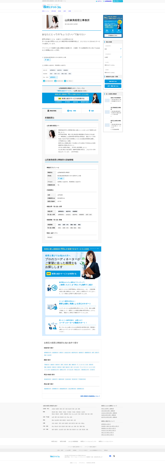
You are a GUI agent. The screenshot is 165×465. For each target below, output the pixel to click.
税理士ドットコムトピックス (88, 441)
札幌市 (57, 408)
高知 (84, 426)
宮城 (66, 408)
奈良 (79, 423)
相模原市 (66, 414)
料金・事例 (73, 111)
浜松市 (68, 420)
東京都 (59, 11)
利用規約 (74, 450)
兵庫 (70, 423)
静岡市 (64, 420)
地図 (48, 59)
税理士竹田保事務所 (116, 97)
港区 (57, 411)
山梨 (53, 417)
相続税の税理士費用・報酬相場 (108, 415)
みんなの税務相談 (73, 441)
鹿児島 (83, 429)
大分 (77, 429)
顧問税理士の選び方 (106, 424)
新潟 (58, 417)
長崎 (68, 429)
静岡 (61, 420)
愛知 (53, 420)
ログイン (100, 1)
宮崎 (80, 429)
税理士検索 (53, 11)
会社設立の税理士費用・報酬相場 (109, 413)
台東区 (64, 11)
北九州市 (61, 429)
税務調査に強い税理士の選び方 (108, 428)
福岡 (53, 429)
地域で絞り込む (113, 81)
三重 (75, 420)
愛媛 (81, 426)
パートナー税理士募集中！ (91, 446)
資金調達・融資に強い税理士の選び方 (110, 426)
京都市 (66, 423)
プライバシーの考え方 (83, 450)
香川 (78, 426)
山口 (72, 426)
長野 (56, 417)
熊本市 (74, 429)
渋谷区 (64, 411)
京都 (63, 423)
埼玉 (70, 414)
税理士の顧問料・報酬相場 (107, 408)
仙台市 (69, 408)
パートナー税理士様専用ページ (75, 446)
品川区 (83, 411)
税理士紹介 (54, 441)
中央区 (73, 411)
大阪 (53, 423)
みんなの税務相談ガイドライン (96, 450)
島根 (69, 426)
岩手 (64, 408)
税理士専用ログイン (117, 1)
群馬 (91, 414)
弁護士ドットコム (73, 462)
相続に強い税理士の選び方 (107, 432)
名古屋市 (57, 420)
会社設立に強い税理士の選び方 (108, 430)
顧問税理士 (53, 77)
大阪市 (56, 423)
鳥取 (67, 426)
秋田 (73, 408)
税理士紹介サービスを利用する (61, 274)
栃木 (89, 414)
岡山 (53, 426)
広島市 (63, 426)
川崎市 (61, 414)
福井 (71, 417)
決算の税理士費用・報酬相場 (108, 410)
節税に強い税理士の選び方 (107, 434)
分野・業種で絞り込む (113, 86)
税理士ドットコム (45, 11)
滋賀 (77, 423)
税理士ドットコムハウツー (106, 441)
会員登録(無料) (108, 1)
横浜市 (57, 414)
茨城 (86, 414)
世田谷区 (78, 411)
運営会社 (106, 450)
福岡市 (56, 429)
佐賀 (65, 429)
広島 (60, 426)
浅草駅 (69, 11)
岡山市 (56, 426)
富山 (68, 417)
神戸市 (73, 423)
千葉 (79, 414)
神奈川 (53, 414)
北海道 (53, 408)
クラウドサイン (82, 462)
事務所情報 (53, 111)
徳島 (75, 426)
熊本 (71, 429)
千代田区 (69, 411)
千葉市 (82, 414)
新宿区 (60, 411)
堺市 (60, 423)
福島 (79, 408)
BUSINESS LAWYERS (91, 462)
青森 (61, 408)
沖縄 (87, 429)
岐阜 (72, 420)
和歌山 (82, 423)
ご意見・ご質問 (60, 450)
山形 (76, 408)
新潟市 (62, 417)
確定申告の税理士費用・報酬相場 (109, 417)
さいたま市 (74, 414)
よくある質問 (68, 450)
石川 (65, 417)
